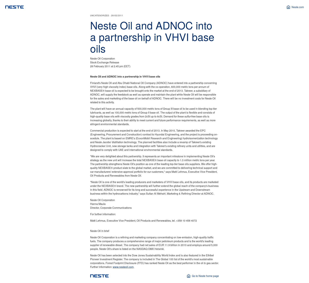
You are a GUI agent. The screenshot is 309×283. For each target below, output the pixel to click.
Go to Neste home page (205, 276)
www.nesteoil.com (123, 267)
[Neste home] (14, 7)
